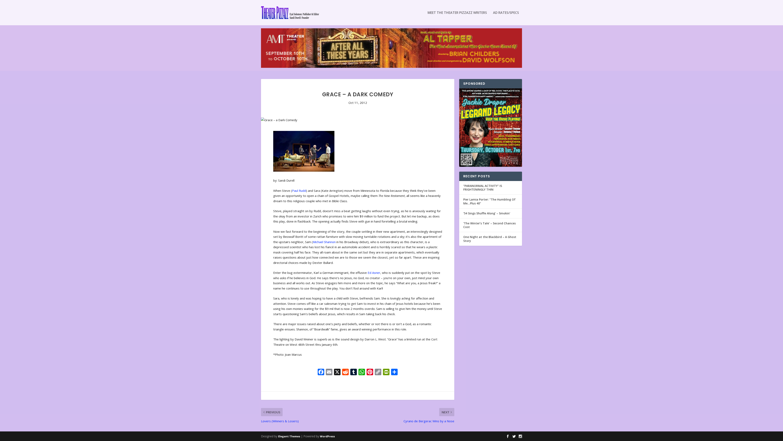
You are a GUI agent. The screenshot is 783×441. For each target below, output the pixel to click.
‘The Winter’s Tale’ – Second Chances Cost (489, 225)
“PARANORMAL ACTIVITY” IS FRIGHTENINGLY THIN (482, 187)
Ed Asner (374, 273)
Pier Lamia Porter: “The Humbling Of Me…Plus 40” (489, 201)
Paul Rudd (299, 191)
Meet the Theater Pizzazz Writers (457, 13)
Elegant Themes (289, 436)
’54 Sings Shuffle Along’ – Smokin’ (486, 213)
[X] (337, 372)
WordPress (327, 436)
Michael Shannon (324, 242)
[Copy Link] (378, 372)
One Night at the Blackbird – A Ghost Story (489, 238)
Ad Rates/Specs (506, 13)
